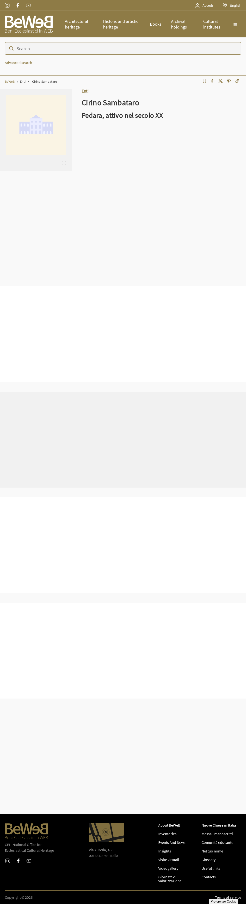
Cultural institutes (211, 24)
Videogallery (168, 868)
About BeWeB (169, 825)
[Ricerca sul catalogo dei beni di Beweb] (123, 48)
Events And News (171, 842)
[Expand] (64, 163)
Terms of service (228, 897)
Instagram (7, 2)
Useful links (211, 868)
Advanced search (18, 62)
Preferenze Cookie (223, 901)
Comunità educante (217, 842)
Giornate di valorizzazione (170, 879)
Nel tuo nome (212, 851)
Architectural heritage (76, 24)
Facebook (17, 2)
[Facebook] (212, 81)
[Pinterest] (229, 81)
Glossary (208, 859)
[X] (220, 81)
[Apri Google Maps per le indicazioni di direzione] (106, 832)
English (235, 5)
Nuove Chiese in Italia (219, 825)
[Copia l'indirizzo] (237, 81)
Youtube (28, 2)
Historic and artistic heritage (120, 24)
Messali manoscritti (217, 833)
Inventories (167, 833)
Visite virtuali (168, 859)
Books (155, 24)
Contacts (209, 877)
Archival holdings (179, 24)
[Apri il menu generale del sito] (235, 24)
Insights (164, 851)
